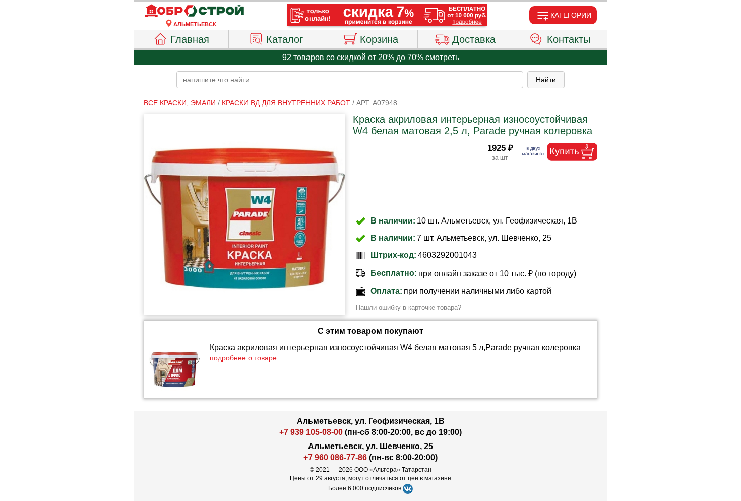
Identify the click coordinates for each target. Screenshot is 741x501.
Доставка (474, 39)
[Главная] (194, 11)
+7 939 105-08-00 (311, 432)
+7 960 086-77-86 (335, 457)
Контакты (568, 39)
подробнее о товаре (243, 358)
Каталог (284, 39)
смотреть (442, 57)
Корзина (379, 39)
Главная (189, 39)
